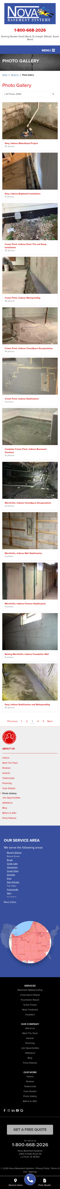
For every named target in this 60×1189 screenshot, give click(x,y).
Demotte (11, 874)
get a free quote (30, 1129)
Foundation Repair (30, 1000)
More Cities (10, 902)
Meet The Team (10, 762)
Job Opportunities (11, 797)
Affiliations (7, 802)
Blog (4, 807)
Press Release (9, 818)
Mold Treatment (30, 1009)
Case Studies (8, 788)
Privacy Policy (42, 1168)
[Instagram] (9, 1110)
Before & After (9, 813)
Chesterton (12, 867)
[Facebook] (4, 1110)
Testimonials (8, 778)
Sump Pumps (30, 1004)
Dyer (9, 878)
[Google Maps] (22, 1110)
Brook (10, 860)
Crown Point (12, 871)
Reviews (6, 768)
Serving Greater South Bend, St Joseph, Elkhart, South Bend (30, 38)
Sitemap (33, 1171)
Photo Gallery (9, 793)
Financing (7, 783)
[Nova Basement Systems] (30, 1179)
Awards (6, 773)
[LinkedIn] (13, 1110)
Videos (5, 757)
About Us (8, 748)
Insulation (30, 1014)
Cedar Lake (12, 863)
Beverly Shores (14, 852)
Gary (9, 893)
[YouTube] (17, 1110)
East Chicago (13, 882)
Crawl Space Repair (30, 995)
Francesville (12, 889)
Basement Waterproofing (30, 990)
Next (50, 721)
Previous (12, 721)
